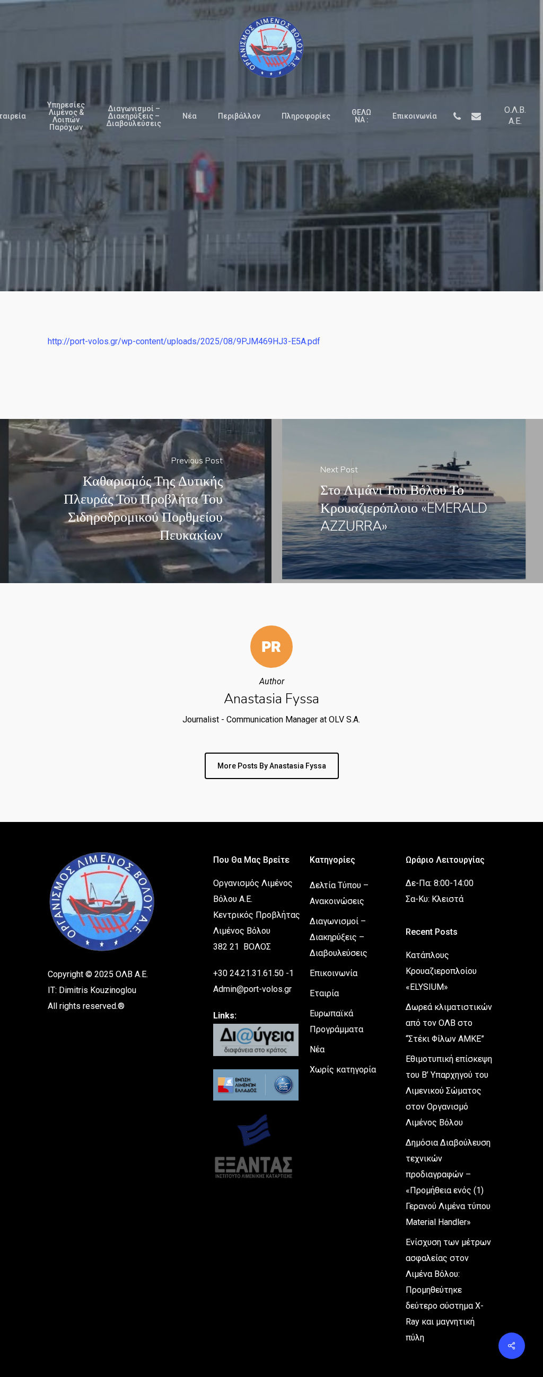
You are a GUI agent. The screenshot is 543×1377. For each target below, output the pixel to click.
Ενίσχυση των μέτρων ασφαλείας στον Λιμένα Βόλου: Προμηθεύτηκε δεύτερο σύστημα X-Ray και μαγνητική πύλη (448, 1290)
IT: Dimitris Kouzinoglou (92, 990)
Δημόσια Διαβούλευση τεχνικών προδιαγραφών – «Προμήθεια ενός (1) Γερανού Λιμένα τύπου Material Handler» (448, 1182)
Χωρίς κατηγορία (343, 1070)
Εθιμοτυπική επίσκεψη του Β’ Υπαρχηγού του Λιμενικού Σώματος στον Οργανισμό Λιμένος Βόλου (449, 1091)
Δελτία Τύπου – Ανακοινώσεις (339, 893)
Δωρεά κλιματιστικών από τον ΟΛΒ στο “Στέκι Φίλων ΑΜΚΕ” (449, 1023)
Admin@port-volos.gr (252, 989)
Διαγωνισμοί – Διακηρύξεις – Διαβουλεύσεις (338, 937)
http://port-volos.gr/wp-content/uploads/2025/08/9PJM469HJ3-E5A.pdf (184, 341)
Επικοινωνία (333, 973)
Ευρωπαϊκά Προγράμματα (336, 1021)
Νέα (317, 1049)
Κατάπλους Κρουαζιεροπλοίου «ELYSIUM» (441, 971)
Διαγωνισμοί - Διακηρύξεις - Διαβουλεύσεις (271, 259)
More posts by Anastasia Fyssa (271, 766)
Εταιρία (324, 993)
